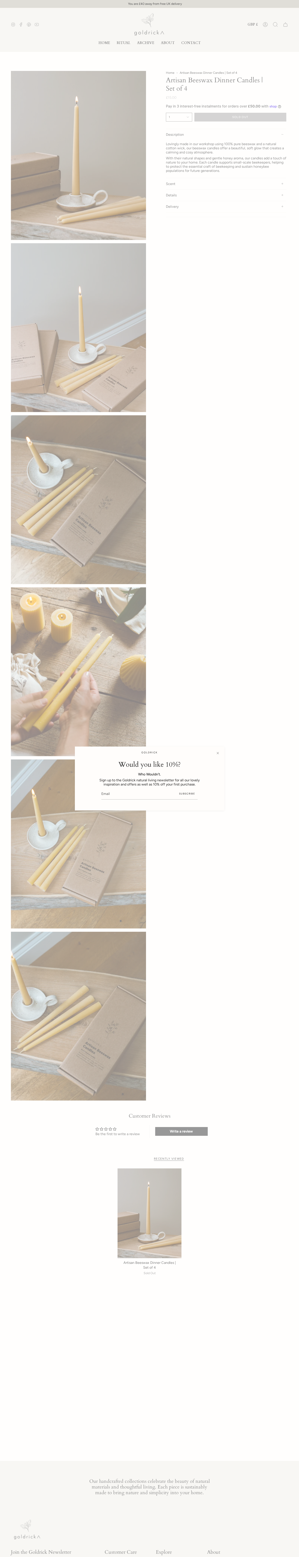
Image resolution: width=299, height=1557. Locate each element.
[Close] (218, 753)
